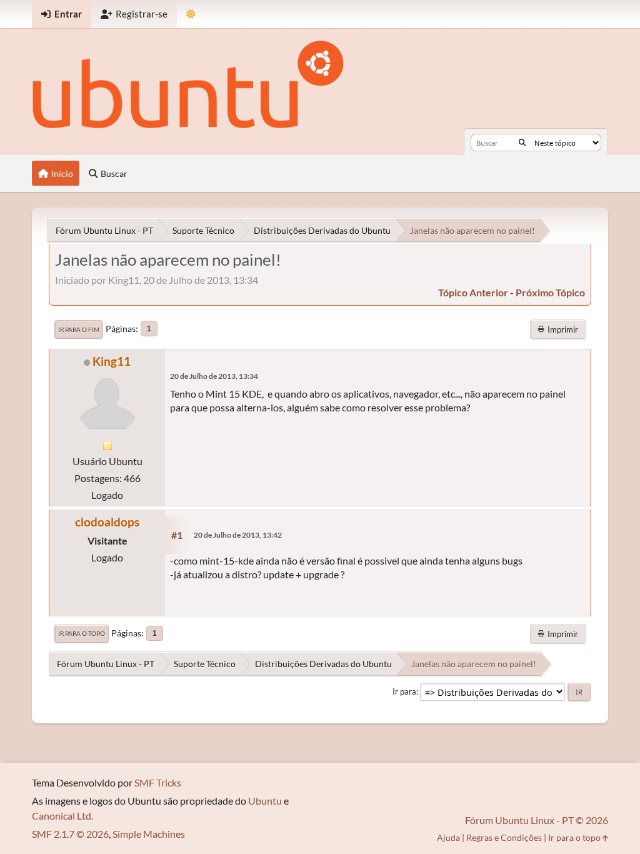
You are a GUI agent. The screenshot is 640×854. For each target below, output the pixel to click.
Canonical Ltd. (62, 815)
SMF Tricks (157, 782)
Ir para (404, 691)
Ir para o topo (81, 633)
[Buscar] (522, 142)
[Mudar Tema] (191, 14)
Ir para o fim (78, 329)
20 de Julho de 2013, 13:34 (214, 376)
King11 (111, 361)
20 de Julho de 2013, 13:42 (238, 535)
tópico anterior (473, 292)
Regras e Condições (504, 837)
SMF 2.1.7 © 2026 (70, 834)
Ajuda (448, 837)
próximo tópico (550, 292)
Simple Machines (148, 834)
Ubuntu (265, 800)
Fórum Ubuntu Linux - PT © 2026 (536, 820)
